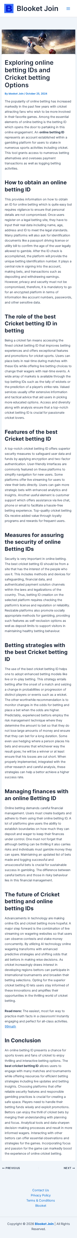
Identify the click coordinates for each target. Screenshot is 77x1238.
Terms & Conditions (40, 1200)
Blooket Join (37, 8)
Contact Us (40, 1190)
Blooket (40, 1206)
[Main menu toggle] (68, 8)
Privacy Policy (41, 1195)
